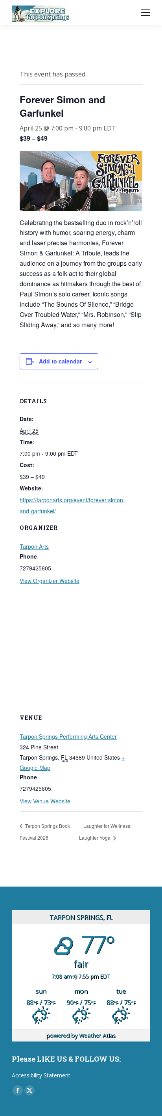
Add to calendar (60, 361)
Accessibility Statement (41, 1075)
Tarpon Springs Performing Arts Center (68, 736)
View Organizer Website (49, 581)
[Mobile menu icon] (145, 12)
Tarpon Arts (34, 546)
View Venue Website (45, 801)
